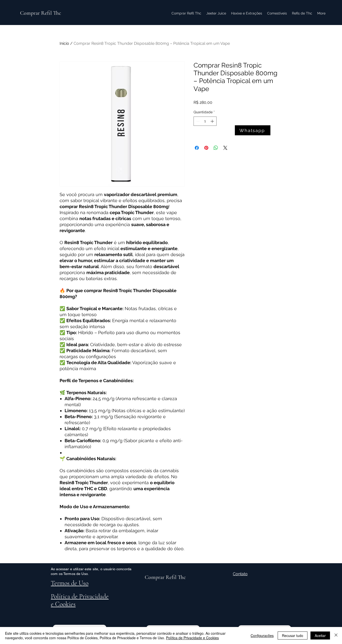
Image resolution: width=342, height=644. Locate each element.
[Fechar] (336, 635)
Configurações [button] (262, 635)
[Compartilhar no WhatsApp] (216, 148)
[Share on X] (225, 148)
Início (64, 43)
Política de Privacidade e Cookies (192, 637)
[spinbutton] (205, 121)
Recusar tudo (292, 635)
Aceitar (320, 635)
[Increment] (213, 121)
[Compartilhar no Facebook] (197, 148)
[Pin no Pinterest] (206, 148)
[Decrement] (197, 121)
